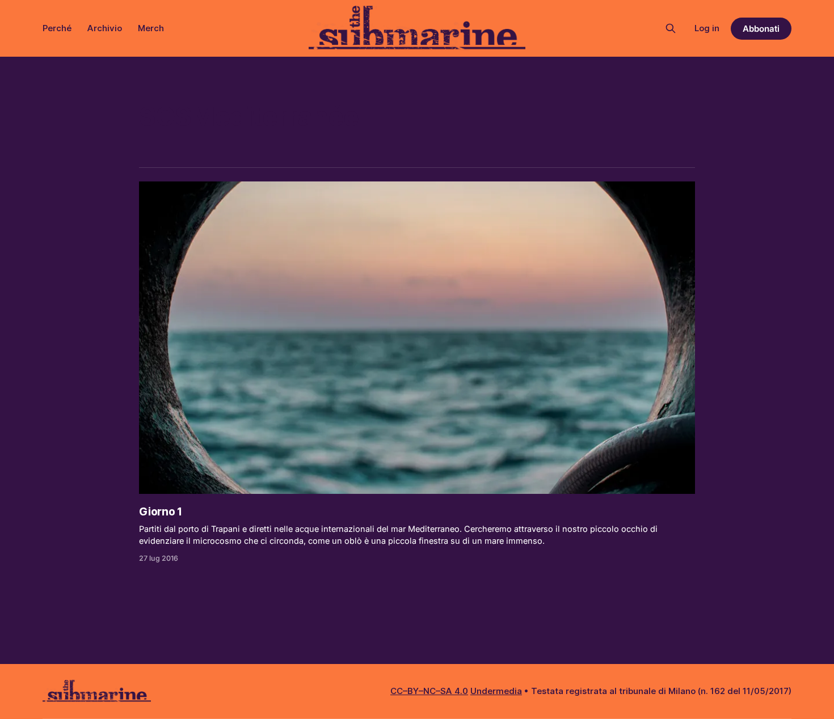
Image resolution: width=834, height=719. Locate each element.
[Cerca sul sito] (671, 28)
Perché (57, 28)
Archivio (104, 28)
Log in (706, 28)
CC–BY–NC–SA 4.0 (429, 691)
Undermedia (496, 691)
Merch (151, 28)
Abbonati (761, 28)
